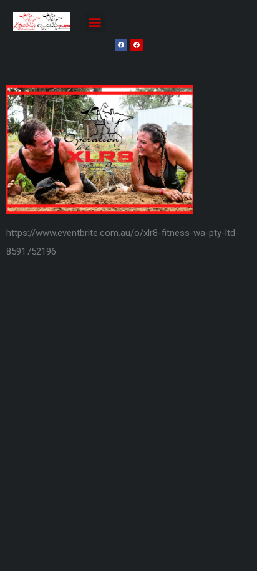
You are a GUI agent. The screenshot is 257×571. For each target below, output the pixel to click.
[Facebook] (121, 45)
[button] (95, 21)
